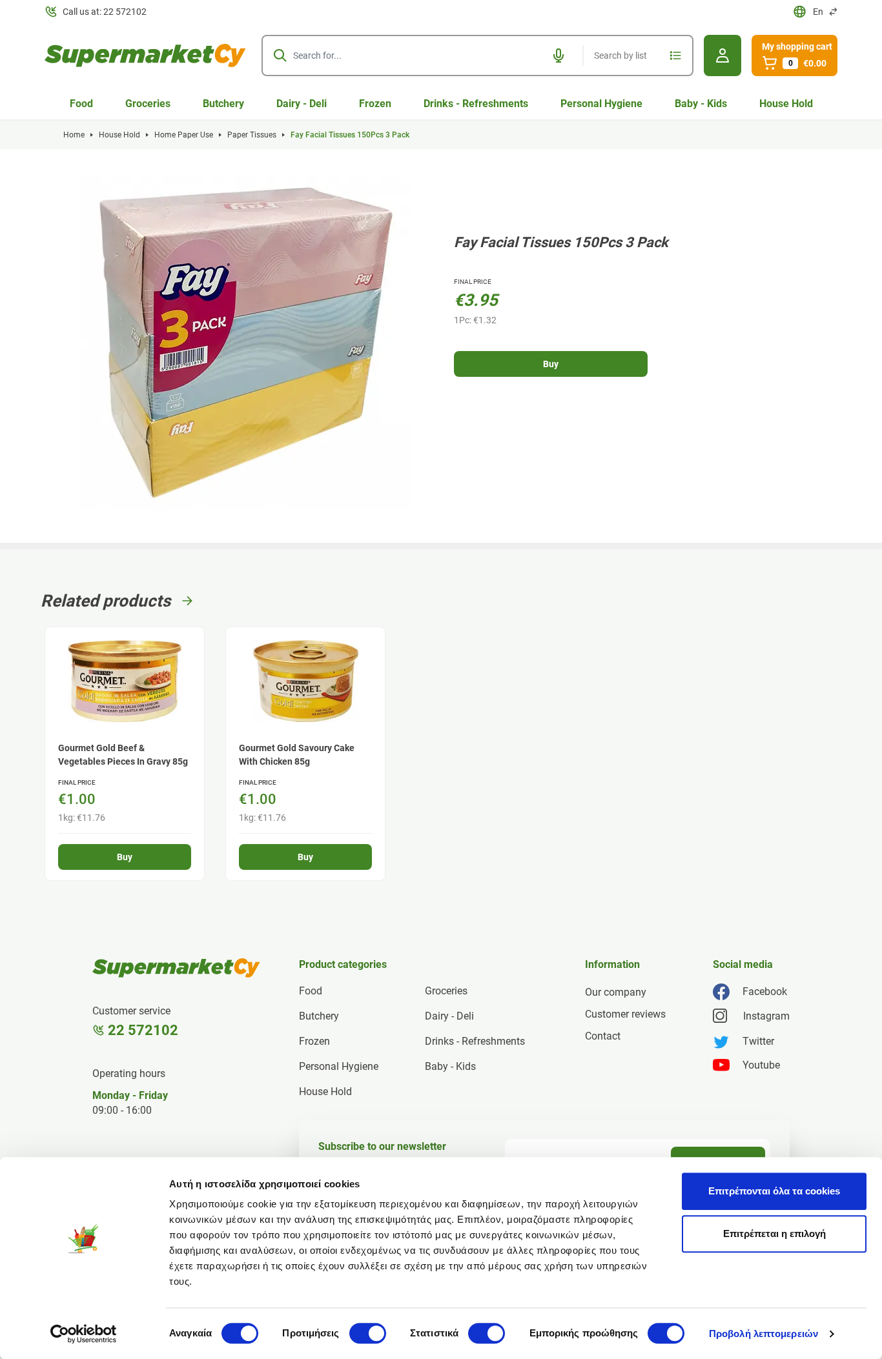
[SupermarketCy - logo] (176, 968)
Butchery (223, 103)
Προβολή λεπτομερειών (763, 1333)
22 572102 (143, 1030)
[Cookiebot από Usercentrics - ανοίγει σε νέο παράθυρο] (83, 1334)
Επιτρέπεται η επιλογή (774, 1233)
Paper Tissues (251, 134)
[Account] (722, 55)
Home (74, 134)
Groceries (147, 103)
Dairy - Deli (301, 103)
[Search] (280, 55)
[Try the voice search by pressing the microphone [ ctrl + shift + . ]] (558, 55)
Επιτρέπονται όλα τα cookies (774, 1190)
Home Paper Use (183, 134)
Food (81, 103)
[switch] (367, 1333)
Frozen (375, 103)
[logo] (145, 55)
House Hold (786, 103)
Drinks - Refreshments (476, 103)
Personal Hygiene (601, 103)
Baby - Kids (701, 103)
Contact (602, 1036)
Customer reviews (625, 1014)
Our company (615, 992)
